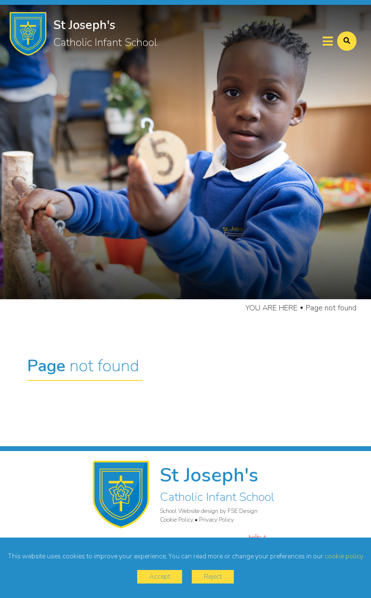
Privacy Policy (216, 520)
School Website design (189, 511)
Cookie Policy (176, 520)
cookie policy (344, 556)
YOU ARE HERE (271, 308)
